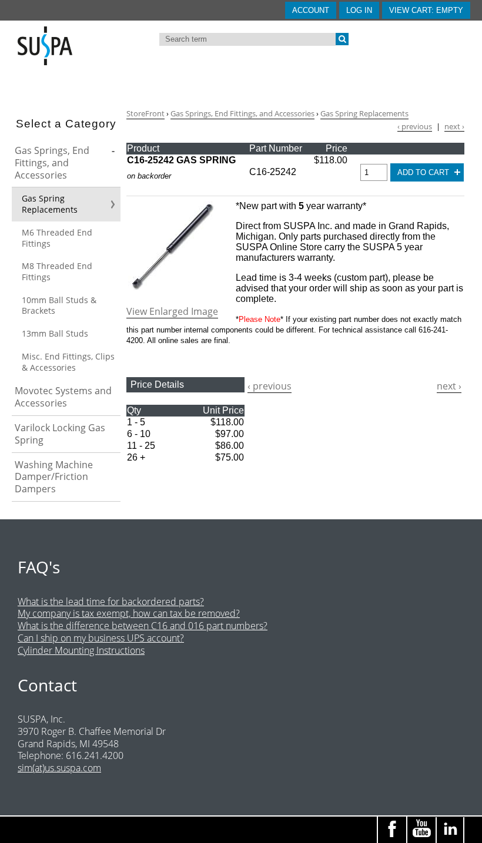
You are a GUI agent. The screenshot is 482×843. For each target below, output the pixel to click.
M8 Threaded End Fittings (57, 271)
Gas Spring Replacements (50, 204)
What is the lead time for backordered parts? (111, 601)
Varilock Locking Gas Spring (60, 433)
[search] (342, 39)
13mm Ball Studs (55, 333)
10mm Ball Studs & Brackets (59, 305)
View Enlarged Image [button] (172, 311)
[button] (426, 10)
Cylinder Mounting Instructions (81, 650)
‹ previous (414, 127)
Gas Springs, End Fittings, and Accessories (52, 163)
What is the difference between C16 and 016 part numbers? (142, 625)
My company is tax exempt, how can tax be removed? (129, 613)
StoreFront (145, 113)
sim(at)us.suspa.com (59, 767)
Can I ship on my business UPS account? (101, 638)
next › (454, 127)
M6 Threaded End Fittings (57, 238)
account (310, 10)
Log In (359, 10)
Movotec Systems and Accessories (63, 396)
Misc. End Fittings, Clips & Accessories (68, 362)
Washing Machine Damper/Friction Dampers (54, 477)
